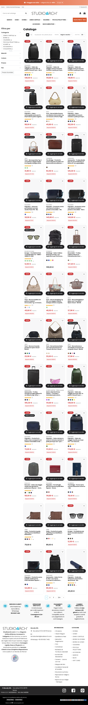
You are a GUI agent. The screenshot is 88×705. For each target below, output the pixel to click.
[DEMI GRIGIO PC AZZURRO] (27, 261)
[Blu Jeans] (49, 400)
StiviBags (49, 251)
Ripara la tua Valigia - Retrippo (61, 681)
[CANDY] (72, 353)
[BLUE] (29, 353)
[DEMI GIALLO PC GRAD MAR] (29, 261)
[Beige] (49, 121)
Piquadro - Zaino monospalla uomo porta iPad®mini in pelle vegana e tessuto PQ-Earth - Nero (33, 116)
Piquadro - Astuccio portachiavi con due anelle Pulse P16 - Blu (31, 208)
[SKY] (29, 307)
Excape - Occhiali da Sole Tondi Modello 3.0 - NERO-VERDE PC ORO (33, 254)
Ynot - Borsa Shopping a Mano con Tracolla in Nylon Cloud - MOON (76, 301)
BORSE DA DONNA (79, 639)
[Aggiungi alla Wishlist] (41, 41)
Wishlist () (84, 7)
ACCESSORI (76, 652)
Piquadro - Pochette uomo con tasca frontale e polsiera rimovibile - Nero (76, 208)
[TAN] (49, 353)
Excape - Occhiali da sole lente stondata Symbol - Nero (76, 532)
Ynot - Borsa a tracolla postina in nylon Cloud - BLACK (32, 347)
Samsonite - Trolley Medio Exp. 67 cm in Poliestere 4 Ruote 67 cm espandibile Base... (76, 162)
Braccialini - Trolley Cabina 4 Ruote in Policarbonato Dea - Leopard (74, 255)
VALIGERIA (76, 645)
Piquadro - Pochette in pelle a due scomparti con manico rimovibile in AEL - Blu (33, 441)
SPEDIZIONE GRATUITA (37, 605)
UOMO (75, 634)
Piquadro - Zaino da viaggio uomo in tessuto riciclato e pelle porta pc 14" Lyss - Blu (76, 69)
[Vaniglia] (70, 260)
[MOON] (68, 307)
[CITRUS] (29, 400)
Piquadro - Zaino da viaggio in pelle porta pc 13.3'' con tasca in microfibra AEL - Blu (76, 441)
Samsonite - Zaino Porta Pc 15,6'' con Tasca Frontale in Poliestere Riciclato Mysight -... (54, 579)
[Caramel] (68, 353)
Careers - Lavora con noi (61, 660)
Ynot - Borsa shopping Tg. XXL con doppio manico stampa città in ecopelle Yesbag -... (54, 302)
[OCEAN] (74, 353)
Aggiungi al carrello (34, 61)
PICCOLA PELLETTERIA (77, 648)
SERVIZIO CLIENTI (15, 604)
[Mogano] (51, 214)
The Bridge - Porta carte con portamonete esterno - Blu (76, 486)
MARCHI (75, 655)
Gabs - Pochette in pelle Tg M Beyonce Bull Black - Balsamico (54, 532)
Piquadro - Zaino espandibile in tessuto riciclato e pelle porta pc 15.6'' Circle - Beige (76, 116)
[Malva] (47, 400)
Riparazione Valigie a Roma (62, 676)
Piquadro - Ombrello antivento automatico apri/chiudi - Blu (75, 578)
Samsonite (71, 158)
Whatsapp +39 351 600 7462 (40, 639)
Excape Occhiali (29, 251)
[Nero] (25, 75)
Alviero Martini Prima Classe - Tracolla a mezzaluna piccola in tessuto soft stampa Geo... (55, 394)
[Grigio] (72, 538)
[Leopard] (68, 260)
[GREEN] (27, 353)
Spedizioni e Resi (60, 637)
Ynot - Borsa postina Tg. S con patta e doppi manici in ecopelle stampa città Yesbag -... (33, 162)
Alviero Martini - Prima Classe (55, 390)
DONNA (75, 631)
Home (3, 7)
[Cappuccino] (31, 539)
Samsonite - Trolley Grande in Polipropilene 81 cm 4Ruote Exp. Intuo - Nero (33, 394)
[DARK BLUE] (27, 400)
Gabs (26, 529)
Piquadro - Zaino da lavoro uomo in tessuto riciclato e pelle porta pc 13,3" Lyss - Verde (55, 441)
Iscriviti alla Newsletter (59, 656)
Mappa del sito (60, 664)
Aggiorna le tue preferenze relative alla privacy (15, 697)
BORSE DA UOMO (78, 642)
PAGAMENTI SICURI (58, 605)
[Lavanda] (27, 492)
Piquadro (27, 65)
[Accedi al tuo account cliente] (80, 13)
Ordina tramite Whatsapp (13, 7)
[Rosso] (74, 121)
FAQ (23, 7)
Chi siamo (58, 631)
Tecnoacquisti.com (18, 703)
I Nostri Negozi (60, 634)
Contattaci (59, 647)
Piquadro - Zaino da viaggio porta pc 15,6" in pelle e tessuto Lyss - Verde (75, 394)
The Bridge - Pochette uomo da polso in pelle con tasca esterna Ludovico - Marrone (55, 162)
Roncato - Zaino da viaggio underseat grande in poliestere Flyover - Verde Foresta (33, 487)
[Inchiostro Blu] (27, 539)
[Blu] (27, 75)
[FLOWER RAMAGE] (72, 260)
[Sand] (47, 121)
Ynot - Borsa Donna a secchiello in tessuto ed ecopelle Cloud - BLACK (75, 347)
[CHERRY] (53, 260)
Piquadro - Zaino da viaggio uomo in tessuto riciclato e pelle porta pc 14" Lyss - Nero (54, 69)
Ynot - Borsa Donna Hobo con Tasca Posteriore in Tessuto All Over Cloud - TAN (54, 348)
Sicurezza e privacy (61, 672)
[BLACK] (25, 353)
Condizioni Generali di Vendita (61, 668)
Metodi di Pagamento (59, 640)
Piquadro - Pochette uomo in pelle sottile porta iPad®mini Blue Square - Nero (33, 579)
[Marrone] (47, 167)
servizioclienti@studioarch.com (41, 636)
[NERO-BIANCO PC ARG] (31, 261)
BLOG (74, 658)
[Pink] (27, 307)
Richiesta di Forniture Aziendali (61, 651)
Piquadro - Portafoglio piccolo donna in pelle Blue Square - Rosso (55, 486)
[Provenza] (51, 538)
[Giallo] (31, 75)
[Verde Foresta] (29, 492)
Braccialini (71, 251)
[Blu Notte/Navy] (31, 492)
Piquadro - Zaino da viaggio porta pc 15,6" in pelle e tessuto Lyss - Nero (33, 68)
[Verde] (29, 75)
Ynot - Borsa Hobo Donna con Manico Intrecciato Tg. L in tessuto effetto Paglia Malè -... (55, 116)
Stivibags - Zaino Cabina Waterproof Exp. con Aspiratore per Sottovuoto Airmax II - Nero (55, 255)
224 (59, 597)
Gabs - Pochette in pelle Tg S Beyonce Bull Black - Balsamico (33, 532)
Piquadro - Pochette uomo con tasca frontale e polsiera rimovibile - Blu (55, 208)
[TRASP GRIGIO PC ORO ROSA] (25, 261)
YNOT (47, 112)
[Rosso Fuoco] (29, 539)
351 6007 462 (15, 613)
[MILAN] (27, 168)
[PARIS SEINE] (25, 168)
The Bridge (49, 158)
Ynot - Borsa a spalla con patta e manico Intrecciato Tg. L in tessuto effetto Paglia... (33, 302)
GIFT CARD (76, 661)
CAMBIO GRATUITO (79, 605)
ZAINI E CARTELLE (78, 637)
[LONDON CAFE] (47, 307)
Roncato (27, 483)
